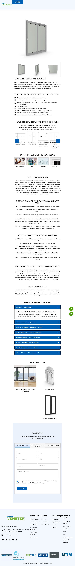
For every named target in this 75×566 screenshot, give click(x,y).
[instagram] (17, 539)
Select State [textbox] (21, 466)
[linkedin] (6, 539)
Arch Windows (49, 389)
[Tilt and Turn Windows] (50, 405)
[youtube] (13, 539)
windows (48, 88)
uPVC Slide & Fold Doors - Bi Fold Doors (25, 390)
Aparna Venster (24, 125)
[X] (10, 539)
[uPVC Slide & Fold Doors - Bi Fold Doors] (25, 376)
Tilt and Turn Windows (49, 418)
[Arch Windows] (50, 376)
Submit (22, 488)
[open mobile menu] (22, 6)
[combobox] (27, 465)
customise (51, 127)
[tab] (37, 307)
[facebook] (3, 539)
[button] (17, 141)
